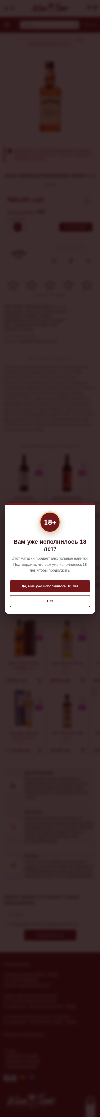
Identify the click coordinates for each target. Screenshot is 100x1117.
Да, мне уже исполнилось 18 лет (50, 586)
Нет (50, 601)
